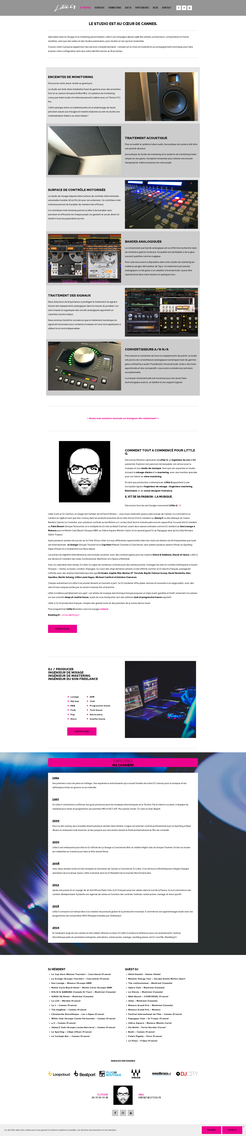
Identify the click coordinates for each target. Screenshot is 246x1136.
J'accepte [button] (232, 1129)
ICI (180, 505)
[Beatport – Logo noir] (84, 1074)
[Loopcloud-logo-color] (59, 1073)
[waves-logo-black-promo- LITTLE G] (136, 1073)
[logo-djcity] (187, 1074)
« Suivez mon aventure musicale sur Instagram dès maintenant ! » (123, 418)
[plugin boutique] (110, 1074)
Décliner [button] (211, 1129)
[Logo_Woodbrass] (161, 1074)
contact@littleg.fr (70, 615)
